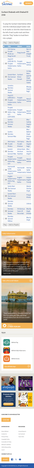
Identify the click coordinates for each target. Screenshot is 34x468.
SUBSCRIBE (6, 420)
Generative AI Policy (6, 442)
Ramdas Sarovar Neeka (10, 203)
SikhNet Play (14, 342)
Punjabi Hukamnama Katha (21, 63)
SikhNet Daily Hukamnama (18, 350)
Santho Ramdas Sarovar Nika (12, 134)
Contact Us (4, 434)
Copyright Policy (5, 439)
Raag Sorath (21, 53)
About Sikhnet (4, 431)
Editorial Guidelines (6, 444)
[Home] (7, 2)
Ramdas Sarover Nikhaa (10, 218)
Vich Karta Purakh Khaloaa (20, 144)
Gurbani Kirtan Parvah (20, 77)
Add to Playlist (14, 43)
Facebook (12, 459)
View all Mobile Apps (10, 366)
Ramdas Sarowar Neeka (10, 211)
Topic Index (21, 436)
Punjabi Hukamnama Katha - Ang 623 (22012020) (12, 112)
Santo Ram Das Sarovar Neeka (12, 188)
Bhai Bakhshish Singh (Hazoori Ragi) (29, 134)
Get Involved (21, 434)
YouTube (20, 459)
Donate (29, 3)
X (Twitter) (16, 459)
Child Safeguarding (6, 447)
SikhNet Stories (15, 358)
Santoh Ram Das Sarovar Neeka (12, 77)
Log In (3, 450)
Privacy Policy (4, 436)
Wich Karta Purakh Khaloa (11, 144)
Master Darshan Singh (29, 188)
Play (5, 43)
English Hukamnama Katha (21, 179)
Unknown (29, 204)
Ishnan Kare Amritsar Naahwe (21, 151)
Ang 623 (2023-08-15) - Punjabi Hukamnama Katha (12, 63)
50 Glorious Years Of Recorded (21, 211)
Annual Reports (22, 431)
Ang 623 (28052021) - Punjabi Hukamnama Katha (12, 100)
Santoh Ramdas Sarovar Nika (12, 151)
